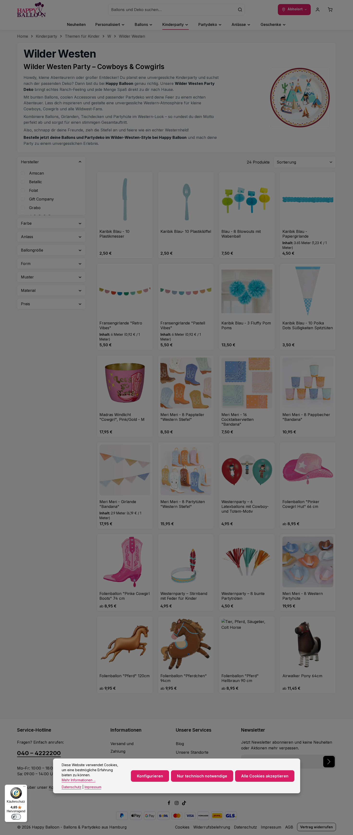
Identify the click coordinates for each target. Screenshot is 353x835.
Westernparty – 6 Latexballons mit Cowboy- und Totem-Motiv (245, 506)
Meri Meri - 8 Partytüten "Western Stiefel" (182, 504)
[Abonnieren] (329, 761)
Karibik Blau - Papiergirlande (295, 234)
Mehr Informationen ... (79, 780)
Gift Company (41, 199)
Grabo (35, 207)
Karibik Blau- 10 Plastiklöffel (185, 231)
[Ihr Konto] (317, 9)
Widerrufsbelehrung (211, 827)
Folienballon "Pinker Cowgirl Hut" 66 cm (300, 504)
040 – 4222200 (39, 753)
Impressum (271, 827)
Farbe (26, 223)
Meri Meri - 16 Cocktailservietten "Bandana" (237, 419)
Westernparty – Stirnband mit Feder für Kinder (183, 596)
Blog (180, 743)
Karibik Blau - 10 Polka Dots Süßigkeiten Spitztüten (307, 325)
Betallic (35, 181)
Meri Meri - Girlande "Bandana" (117, 504)
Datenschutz (245, 827)
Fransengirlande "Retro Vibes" (120, 325)
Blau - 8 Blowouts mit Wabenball (241, 234)
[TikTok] (184, 803)
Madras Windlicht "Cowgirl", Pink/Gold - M (122, 417)
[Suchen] (240, 9)
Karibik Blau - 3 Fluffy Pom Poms (246, 325)
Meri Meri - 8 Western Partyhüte (302, 596)
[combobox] (172, 9)
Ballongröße (32, 250)
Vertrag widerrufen (316, 827)
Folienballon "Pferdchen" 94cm (183, 678)
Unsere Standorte (192, 752)
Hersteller (30, 161)
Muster (27, 277)
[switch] (16, 817)
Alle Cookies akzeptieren (264, 775)
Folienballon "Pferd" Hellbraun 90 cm (240, 678)
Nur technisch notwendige (202, 775)
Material (28, 290)
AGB (289, 827)
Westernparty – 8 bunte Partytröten (243, 596)
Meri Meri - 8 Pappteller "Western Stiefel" (182, 417)
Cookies (182, 827)
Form (25, 263)
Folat (33, 190)
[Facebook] (169, 803)
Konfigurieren (150, 775)
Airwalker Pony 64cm (302, 675)
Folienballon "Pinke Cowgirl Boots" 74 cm (124, 596)
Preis (25, 303)
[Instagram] (177, 803)
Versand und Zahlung (122, 747)
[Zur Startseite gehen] (31, 9)
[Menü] (24, 787)
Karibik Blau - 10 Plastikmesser (114, 234)
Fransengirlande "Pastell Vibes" (182, 325)
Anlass (27, 236)
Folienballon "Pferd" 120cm (124, 675)
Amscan (36, 173)
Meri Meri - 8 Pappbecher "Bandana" (306, 417)
